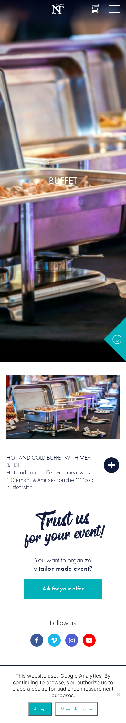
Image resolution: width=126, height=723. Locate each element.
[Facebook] (36, 640)
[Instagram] (71, 640)
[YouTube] (89, 640)
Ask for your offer (63, 588)
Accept (40, 709)
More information (76, 709)
